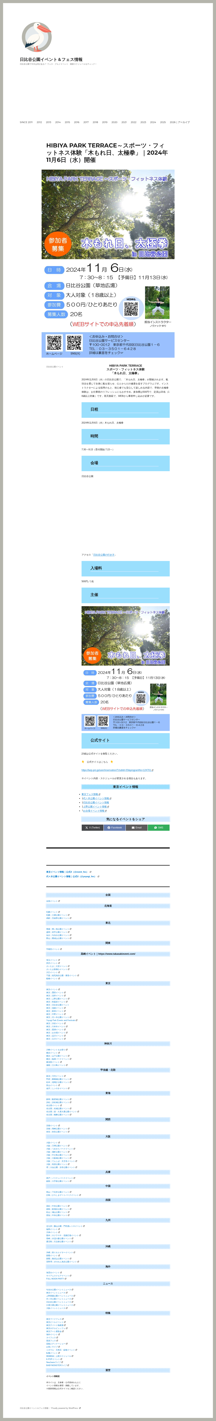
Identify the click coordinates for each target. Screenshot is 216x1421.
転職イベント (52, 1353)
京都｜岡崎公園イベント (56, 1129)
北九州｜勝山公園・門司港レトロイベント (64, 1226)
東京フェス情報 (90, 794)
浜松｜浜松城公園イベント (57, 1102)
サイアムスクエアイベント (57, 1276)
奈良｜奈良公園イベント (56, 1132)
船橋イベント (52, 978)
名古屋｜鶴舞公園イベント (57, 1115)
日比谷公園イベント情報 (96, 802)
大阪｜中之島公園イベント (57, 1155)
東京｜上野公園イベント (56, 999)
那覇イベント (52, 1255)
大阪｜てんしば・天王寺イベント (60, 1161)
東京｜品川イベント (54, 1036)
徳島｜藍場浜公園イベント (57, 1209)
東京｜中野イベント (54, 1014)
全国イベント (52, 901)
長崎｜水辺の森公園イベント (58, 1238)
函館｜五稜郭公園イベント (57, 918)
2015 (67, 122)
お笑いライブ (52, 1347)
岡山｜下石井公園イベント (57, 1192)
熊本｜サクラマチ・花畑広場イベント (62, 1235)
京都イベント (52, 1125)
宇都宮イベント (53, 949)
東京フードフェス (54, 1319)
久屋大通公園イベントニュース (59, 1305)
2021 (124, 122)
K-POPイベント (53, 1359)
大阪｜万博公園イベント (56, 1146)
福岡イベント (52, 1229)
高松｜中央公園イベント (56, 1206)
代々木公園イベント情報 (96, 798)
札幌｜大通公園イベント (56, 915)
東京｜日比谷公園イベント (57, 1005)
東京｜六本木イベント (55, 1026)
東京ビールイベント (54, 1322)
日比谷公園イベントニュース (58, 1302)
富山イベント (52, 1085)
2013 (48, 122)
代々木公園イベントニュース (58, 1299)
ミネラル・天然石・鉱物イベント (60, 1350)
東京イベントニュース (55, 1293)
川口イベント (52, 972)
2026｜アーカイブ (180, 122)
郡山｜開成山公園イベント (57, 938)
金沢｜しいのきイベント (56, 1088)
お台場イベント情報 (93, 810)
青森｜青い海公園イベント (57, 929)
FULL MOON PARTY (55, 1279)
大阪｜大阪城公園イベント (57, 1158)
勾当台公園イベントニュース (58, 1290)
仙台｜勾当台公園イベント (57, 935)
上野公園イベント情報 (95, 806)
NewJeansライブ (53, 1362)
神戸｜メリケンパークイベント (59, 1178)
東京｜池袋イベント (54, 1008)
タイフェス (51, 1337)
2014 (58, 122)
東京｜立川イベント (54, 1039)
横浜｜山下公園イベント (56, 1056)
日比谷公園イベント (54, 366)
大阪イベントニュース (55, 1308)
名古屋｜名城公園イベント (57, 1108)
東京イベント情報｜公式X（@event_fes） (67, 872)
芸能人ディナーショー (55, 1344)
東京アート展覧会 (54, 1331)
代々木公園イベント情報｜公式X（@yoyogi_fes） (71, 876)
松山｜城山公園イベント (56, 1212)
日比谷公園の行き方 (103, 554)
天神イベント (52, 1232)
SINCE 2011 (26, 122)
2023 (143, 122)
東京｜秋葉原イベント (55, 1002)
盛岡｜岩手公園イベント (56, 932)
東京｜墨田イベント (54, 992)
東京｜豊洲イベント (54, 1029)
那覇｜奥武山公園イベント (57, 1259)
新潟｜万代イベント (54, 1076)
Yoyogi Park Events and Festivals (60, 1020)
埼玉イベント (52, 960)
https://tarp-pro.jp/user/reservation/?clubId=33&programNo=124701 (116, 770)
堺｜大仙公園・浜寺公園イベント (60, 1167)
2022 (133, 122)
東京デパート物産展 (54, 1325)
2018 (95, 122)
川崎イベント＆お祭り (55, 1050)
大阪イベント (52, 1143)
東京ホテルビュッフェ (55, 1328)
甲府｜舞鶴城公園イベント (57, 1079)
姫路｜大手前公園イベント (57, 1181)
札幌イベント (52, 912)
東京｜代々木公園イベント (57, 1017)
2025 (163, 122)
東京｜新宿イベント (54, 1011)
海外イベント (52, 1334)
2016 (76, 122)
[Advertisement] (108, 95)
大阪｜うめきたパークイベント (59, 1149)
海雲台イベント (53, 1272)
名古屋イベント (53, 1105)
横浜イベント (52, 1053)
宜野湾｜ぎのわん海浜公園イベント (61, 1262)
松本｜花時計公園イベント (57, 1082)
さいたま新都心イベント (56, 969)
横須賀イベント (53, 1062)
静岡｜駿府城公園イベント (57, 1099)
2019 (104, 122)
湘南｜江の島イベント (55, 1065)
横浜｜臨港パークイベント (57, 1059)
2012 (39, 122)
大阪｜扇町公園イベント (56, 1152)
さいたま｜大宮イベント (56, 966)
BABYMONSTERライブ (56, 1365)
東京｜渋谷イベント (54, 1023)
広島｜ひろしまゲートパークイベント (62, 1195)
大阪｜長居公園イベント (56, 1164)
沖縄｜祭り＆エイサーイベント (59, 1252)
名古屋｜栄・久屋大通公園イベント (61, 1112)
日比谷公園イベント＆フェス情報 (51, 59)
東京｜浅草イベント (54, 996)
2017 (86, 122)
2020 (114, 122)
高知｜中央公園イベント (56, 1215)
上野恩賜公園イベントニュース (59, 1296)
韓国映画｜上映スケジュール (58, 1356)
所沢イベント (52, 963)
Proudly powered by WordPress (65, 1408)
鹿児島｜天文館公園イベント (58, 1241)
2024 (153, 122)
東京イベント (52, 989)
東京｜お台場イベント (55, 1033)
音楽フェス (51, 1341)
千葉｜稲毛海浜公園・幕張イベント (61, 975)
